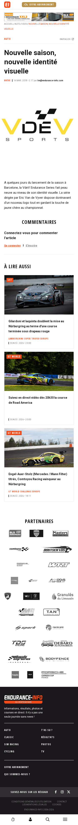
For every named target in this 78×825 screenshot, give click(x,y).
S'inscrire (31, 245)
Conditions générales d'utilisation (31, 802)
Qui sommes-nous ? (17, 774)
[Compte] (30, 819)
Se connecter (12, 245)
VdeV (24, 24)
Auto (17, 24)
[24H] (13, 819)
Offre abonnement (41, 4)
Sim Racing (11, 744)
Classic (9, 737)
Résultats (47, 737)
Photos (46, 744)
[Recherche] (47, 819)
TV (42, 751)
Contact (62, 802)
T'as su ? (47, 730)
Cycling (9, 751)
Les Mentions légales (34, 804)
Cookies (56, 804)
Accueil (8, 24)
